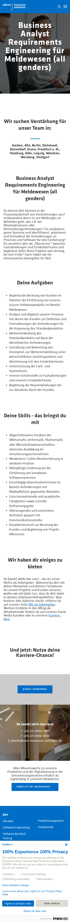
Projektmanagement (51, 820)
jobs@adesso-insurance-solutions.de (36, 740)
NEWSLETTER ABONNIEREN (33, 787)
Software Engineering (16, 827)
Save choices (52, 903)
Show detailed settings (15, 885)
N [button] (59, 6)
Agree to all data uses (18, 903)
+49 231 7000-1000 (36, 736)
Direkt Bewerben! (35, 689)
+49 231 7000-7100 (36, 731)
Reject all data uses (35, 910)
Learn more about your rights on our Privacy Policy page (32, 893)
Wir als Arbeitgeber (42, 604)
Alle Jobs (8, 821)
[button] (65, 6)
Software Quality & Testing (14, 836)
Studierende (45, 827)
